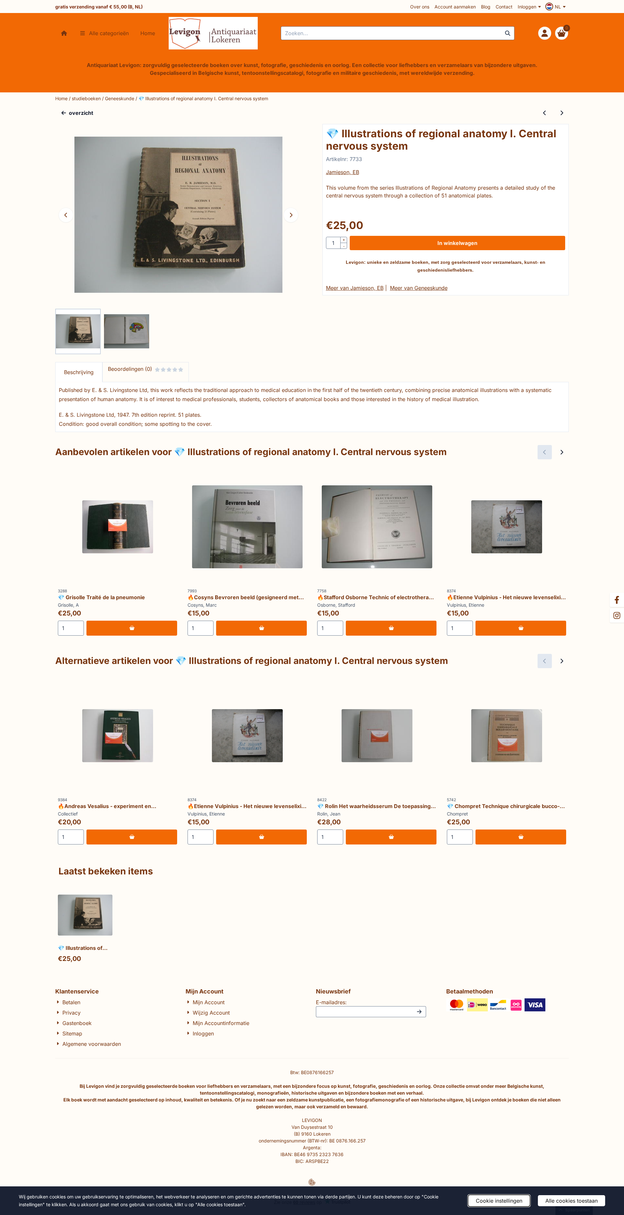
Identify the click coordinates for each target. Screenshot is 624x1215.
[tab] (78, 372)
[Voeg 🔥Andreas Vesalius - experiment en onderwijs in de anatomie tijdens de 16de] (131, 837)
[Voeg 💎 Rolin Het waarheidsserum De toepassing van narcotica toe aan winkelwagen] (391, 837)
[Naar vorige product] (545, 113)
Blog (485, 6)
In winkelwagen (457, 243)
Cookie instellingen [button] (499, 1200)
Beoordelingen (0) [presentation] (130, 369)
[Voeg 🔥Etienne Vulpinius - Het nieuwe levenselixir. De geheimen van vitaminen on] (520, 628)
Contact (504, 6)
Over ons (419, 6)
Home (147, 33)
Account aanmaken (455, 6)
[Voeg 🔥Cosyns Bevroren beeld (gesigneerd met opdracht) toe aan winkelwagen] (261, 628)
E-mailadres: (331, 1002)
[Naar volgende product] (561, 113)
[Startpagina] (64, 33)
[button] (556, 6)
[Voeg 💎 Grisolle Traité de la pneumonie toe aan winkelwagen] (131, 628)
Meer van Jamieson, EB (355, 288)
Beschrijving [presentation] (79, 372)
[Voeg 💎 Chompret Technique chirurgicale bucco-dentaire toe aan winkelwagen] (520, 837)
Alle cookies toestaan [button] (571, 1200)
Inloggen (527, 6)
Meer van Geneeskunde (419, 288)
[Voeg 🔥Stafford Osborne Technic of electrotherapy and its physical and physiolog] (391, 628)
